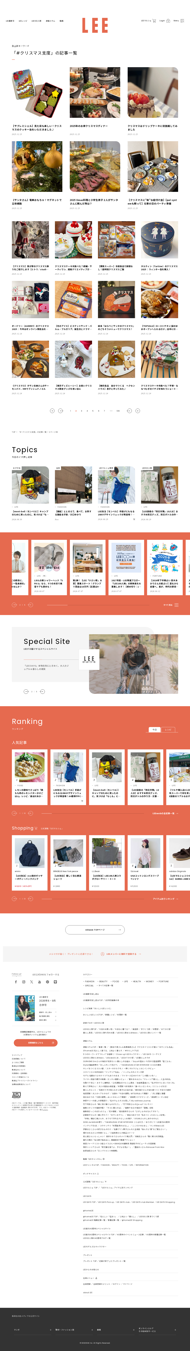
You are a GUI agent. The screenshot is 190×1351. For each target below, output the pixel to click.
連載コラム (50, 21)
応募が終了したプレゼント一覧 (112, 1261)
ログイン (116, 1284)
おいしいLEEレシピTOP (93, 1014)
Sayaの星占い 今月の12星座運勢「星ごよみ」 (152, 1061)
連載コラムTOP (89, 1047)
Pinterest (47, 981)
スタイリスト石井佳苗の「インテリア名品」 (102, 1072)
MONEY (150, 981)
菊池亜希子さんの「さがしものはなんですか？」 (139, 1111)
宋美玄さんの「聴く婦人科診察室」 (150, 1136)
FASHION (89, 981)
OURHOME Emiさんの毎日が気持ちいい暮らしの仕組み (106, 1061)
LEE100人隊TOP (89, 1029)
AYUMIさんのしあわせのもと (146, 1118)
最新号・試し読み (45, 1012)
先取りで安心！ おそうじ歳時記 (96, 1083)
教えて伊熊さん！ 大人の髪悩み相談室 (99, 1086)
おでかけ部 (166, 1029)
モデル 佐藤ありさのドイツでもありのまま (101, 1075)
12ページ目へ (138, 411)
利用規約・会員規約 (19, 1073)
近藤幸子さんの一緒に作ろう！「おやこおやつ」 (103, 1115)
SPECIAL (89, 985)
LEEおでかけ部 (127, 1058)
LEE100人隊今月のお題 (104, 1032)
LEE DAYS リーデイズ (152, 1054)
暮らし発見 (87, 1032)
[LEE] (95, 25)
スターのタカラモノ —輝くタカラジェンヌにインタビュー (130, 1068)
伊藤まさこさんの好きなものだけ (97, 1129)
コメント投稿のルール (20, 1077)
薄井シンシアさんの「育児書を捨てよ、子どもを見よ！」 (107, 1147)
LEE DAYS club (123, 1202)
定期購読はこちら (35, 1042)
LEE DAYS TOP (89, 1202)
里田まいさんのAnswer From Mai (149, 1147)
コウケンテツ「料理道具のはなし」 (115, 1125)
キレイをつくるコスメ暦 (93, 1068)
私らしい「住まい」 (108, 1216)
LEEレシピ (23, 21)
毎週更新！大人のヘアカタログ (96, 1093)
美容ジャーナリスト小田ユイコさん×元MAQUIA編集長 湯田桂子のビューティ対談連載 (119, 1143)
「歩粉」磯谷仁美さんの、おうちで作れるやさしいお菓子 (107, 1118)
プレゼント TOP (89, 1261)
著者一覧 (102, 1047)
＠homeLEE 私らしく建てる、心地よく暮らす (102, 1050)
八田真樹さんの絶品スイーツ (122, 1133)
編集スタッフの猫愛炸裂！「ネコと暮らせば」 (102, 1108)
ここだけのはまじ (139, 1125)
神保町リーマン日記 (159, 1097)
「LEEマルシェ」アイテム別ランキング (116, 1187)
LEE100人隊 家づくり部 (149, 1216)
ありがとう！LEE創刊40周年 (158, 1122)
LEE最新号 (10, 21)
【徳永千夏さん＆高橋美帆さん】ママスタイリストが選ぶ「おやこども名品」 (141, 1047)
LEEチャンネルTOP (91, 1165)
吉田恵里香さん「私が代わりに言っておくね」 (156, 1083)
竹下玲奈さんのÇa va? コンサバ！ (138, 1104)
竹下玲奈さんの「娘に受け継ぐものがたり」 (102, 1104)
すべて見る (168, 605)
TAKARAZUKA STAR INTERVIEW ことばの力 (124, 1122)
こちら (45, 1110)
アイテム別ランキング (164, 899)
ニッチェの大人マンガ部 (133, 1072)
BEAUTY (103, 981)
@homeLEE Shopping (132, 1220)
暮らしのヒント (89, 1090)
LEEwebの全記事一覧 (163, 813)
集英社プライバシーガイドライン (25, 1080)
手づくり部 (145, 1029)
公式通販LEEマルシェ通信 (123, 1083)
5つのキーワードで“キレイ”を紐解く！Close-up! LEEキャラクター (111, 1054)
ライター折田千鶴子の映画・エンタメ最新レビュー (104, 1079)
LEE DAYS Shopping (166, 1202)
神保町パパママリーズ (139, 1097)
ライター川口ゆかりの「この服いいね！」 (139, 1075)
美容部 (135, 1029)
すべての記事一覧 (105, 985)
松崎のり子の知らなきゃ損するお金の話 (116, 1090)
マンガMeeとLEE (157, 1125)
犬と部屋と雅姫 (158, 1093)
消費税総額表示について (21, 1084)
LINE (55, 981)
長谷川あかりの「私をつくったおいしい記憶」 (146, 1115)
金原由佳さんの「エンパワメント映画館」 (101, 1150)
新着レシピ (110, 1014)
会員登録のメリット (101, 1284)
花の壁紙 (112, 1111)
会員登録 (87, 1284)
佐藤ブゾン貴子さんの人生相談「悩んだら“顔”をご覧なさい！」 (141, 1129)
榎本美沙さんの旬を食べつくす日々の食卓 (153, 1090)
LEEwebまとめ (112, 1058)
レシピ (168, 729)
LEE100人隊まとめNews (127, 1032)
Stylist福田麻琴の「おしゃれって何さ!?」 (101, 1065)
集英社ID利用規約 (19, 1066)
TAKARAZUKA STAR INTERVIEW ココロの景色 (141, 1065)
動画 (61, 21)
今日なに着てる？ (122, 1029)
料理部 (156, 1029)
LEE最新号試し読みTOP (93, 1000)
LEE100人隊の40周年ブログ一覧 (96, 1238)
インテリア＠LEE (90, 1125)
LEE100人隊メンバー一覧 (150, 1032)
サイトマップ (17, 1055)
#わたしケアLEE (132, 1050)
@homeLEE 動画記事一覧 (94, 1220)
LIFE (126, 981)
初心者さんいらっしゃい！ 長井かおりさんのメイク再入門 (107, 1136)
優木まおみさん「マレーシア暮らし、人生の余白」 (150, 1079)
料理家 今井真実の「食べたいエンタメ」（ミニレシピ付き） (143, 1086)
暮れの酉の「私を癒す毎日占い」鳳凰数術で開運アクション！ (109, 1140)
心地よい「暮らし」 (128, 1216)
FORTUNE (164, 981)
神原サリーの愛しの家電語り (95, 1100)
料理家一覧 (122, 1014)
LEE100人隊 (36, 21)
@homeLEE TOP (90, 1216)
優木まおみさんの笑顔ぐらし (95, 1133)
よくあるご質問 (18, 1062)
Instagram (23, 981)
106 (118, 411)
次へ (129, 411)
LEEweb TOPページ (95, 929)
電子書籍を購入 (44, 1016)
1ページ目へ (52, 411)
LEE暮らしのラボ (143, 1058)
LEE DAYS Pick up (106, 1202)
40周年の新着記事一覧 (156, 1234)
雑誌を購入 (43, 1020)
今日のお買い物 (105, 1029)
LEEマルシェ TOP (90, 1187)
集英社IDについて (19, 1070)
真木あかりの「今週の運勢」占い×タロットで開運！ (105, 1097)
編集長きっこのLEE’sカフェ (94, 1111)
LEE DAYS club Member (143, 1202)
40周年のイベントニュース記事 (130, 1234)
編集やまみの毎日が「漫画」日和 (139, 1108)
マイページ (127, 1284)
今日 (154, 729)
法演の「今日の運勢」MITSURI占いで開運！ (131, 1093)
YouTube (39, 981)
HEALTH (137, 981)
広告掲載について (19, 1059)
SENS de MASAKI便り (92, 1122)
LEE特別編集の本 (112, 1000)
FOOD (116, 981)
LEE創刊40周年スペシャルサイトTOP (98, 1234)
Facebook (15, 981)
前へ (61, 411)
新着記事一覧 (113, 1220)
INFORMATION (142, 1165)
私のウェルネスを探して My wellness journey (130, 1100)
